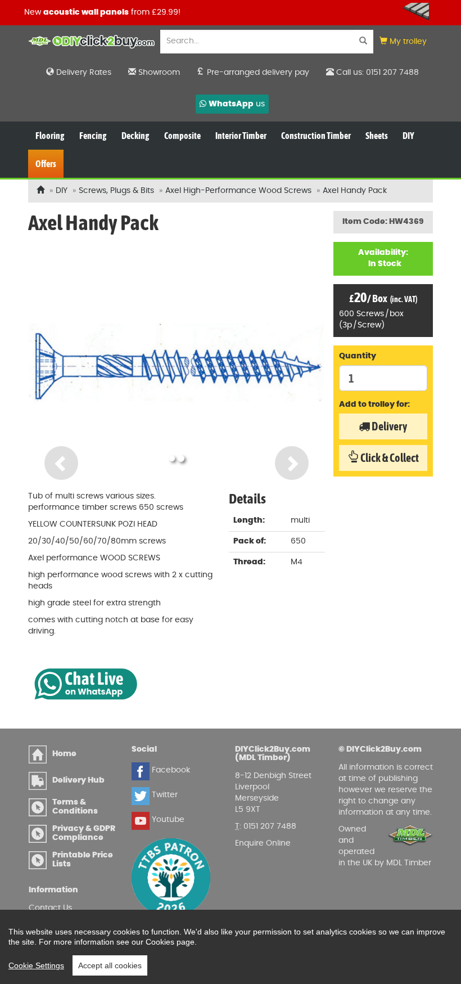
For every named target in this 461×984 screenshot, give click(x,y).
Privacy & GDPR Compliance (83, 833)
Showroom (158, 73)
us (237, 104)
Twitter (164, 795)
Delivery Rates (82, 73)
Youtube (167, 820)
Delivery (388, 426)
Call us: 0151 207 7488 (376, 73)
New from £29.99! (101, 12)
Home (64, 754)
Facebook (170, 770)
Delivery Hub (78, 780)
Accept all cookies (110, 965)
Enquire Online (263, 843)
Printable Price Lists (82, 859)
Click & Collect (389, 457)
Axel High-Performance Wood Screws (238, 191)
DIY (61, 191)
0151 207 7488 (269, 826)
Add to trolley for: (374, 404)
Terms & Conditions (75, 806)
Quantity (357, 356)
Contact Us (50, 908)
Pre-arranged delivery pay (257, 73)
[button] (403, 41)
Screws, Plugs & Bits (116, 191)
